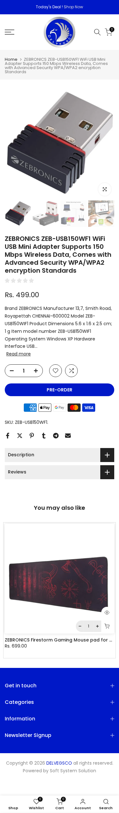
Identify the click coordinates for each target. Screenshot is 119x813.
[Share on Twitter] (20, 435)
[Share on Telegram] (56, 435)
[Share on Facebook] (7, 435)
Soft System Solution (73, 771)
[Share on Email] (68, 435)
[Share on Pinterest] (32, 435)
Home (11, 59)
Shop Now (73, 7)
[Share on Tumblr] (44, 435)
